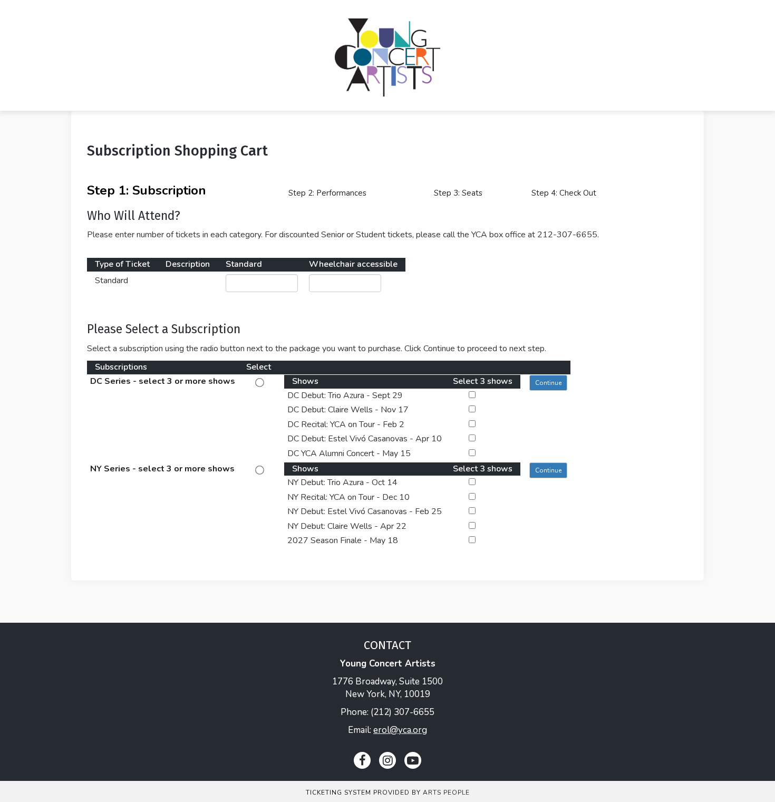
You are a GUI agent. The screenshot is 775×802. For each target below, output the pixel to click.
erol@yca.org (400, 730)
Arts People (446, 792)
